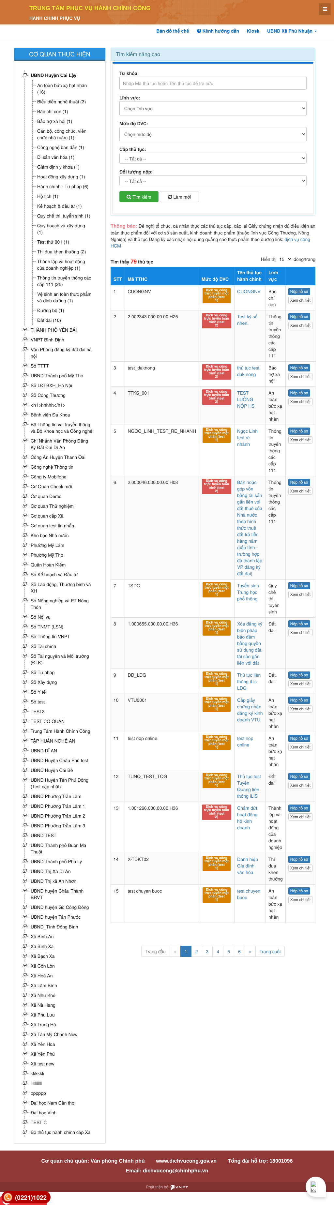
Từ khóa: (129, 73)
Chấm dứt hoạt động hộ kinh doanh (247, 818)
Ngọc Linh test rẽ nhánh (247, 437)
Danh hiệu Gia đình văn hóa (247, 865)
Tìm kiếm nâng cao (138, 54)
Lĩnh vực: (129, 98)
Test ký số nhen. (247, 319)
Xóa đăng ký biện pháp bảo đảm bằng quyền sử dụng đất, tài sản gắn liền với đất (250, 643)
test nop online (245, 741)
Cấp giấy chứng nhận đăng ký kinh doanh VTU (250, 710)
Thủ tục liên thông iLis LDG (249, 681)
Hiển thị (268, 259)
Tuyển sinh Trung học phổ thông (248, 592)
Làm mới (181, 196)
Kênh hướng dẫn (220, 31)
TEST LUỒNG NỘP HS (246, 399)
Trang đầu (155, 951)
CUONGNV (249, 291)
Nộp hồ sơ (299, 291)
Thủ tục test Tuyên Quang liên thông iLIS (249, 786)
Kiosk (253, 31)
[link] (26, 1197)
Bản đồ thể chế (172, 31)
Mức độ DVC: (133, 123)
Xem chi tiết (300, 300)
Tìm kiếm (141, 196)
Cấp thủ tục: (132, 149)
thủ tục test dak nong (248, 370)
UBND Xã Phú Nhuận (290, 31)
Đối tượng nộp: (136, 172)
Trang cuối (270, 951)
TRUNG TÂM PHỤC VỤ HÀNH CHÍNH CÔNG (90, 8)
